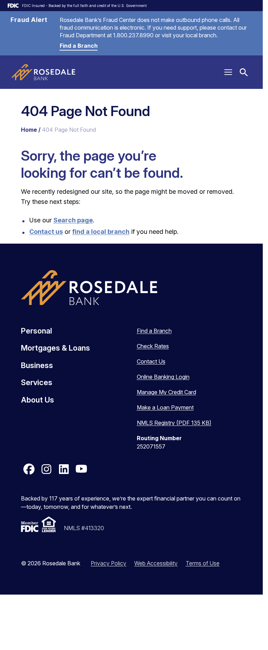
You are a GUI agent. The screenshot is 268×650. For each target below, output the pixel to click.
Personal (36, 330)
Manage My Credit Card (166, 392)
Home (29, 129)
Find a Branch (79, 45)
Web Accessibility (156, 563)
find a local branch (100, 231)
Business (37, 365)
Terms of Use (202, 563)
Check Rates (153, 346)
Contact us (46, 231)
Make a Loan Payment (165, 407)
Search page (73, 220)
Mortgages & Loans (55, 347)
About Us (37, 399)
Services (36, 382)
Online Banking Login (163, 376)
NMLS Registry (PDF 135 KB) (174, 422)
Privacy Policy (108, 563)
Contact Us (151, 361)
